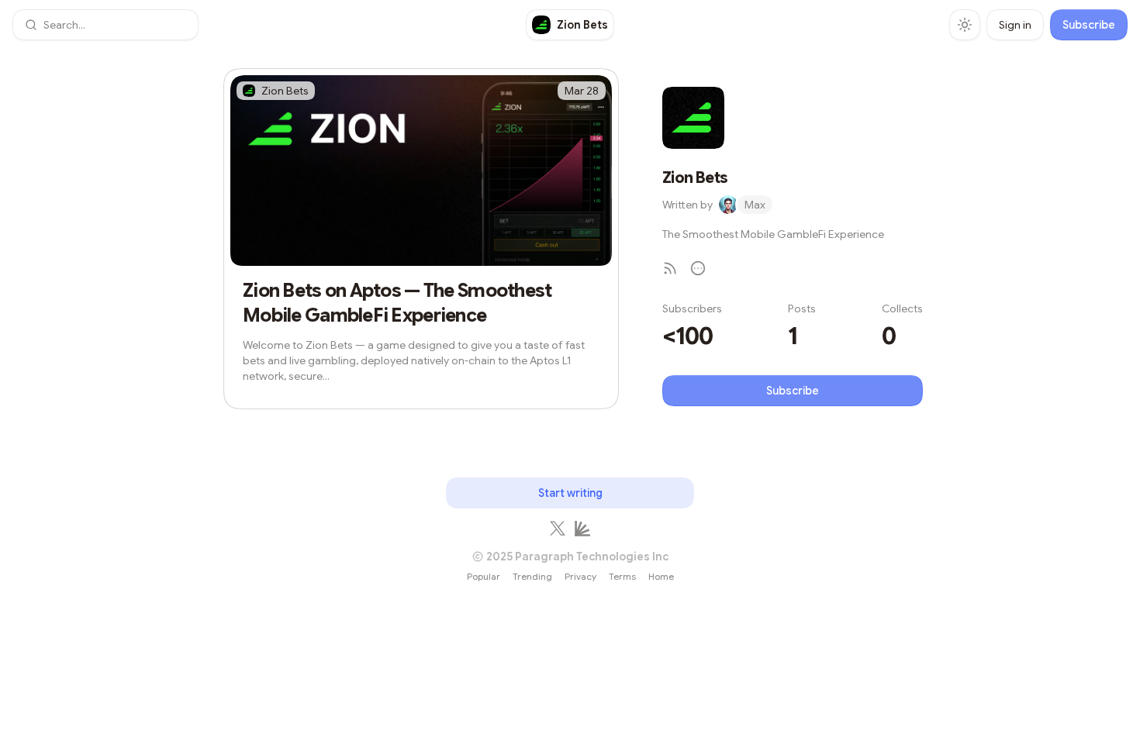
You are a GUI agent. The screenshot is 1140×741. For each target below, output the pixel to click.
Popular (483, 576)
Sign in (1015, 25)
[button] (105, 24)
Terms (622, 576)
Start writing (570, 493)
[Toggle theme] (964, 24)
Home (661, 576)
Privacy (580, 576)
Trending (532, 576)
